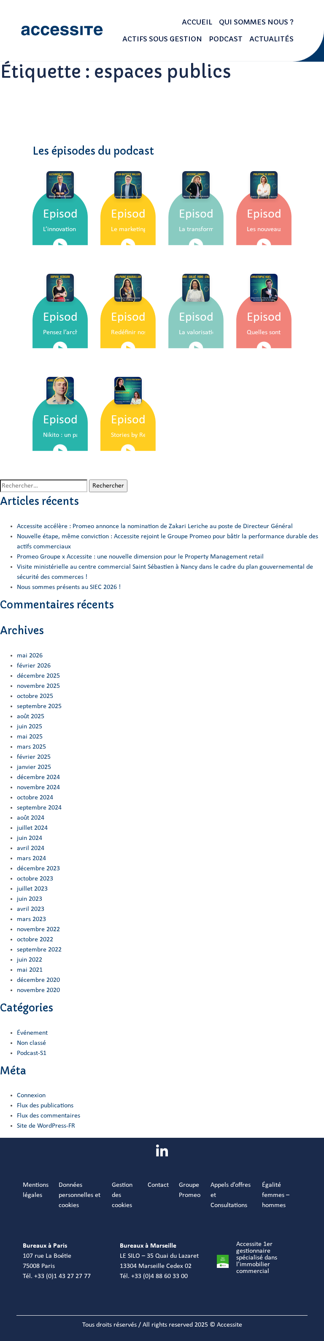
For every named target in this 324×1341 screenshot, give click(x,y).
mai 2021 (30, 970)
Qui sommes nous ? (256, 22)
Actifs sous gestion (162, 39)
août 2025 (30, 716)
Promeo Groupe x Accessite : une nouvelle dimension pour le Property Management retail (140, 556)
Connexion (31, 1095)
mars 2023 (31, 919)
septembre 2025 (39, 706)
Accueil (197, 22)
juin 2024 (29, 838)
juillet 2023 (32, 889)
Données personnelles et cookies (79, 1195)
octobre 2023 (35, 878)
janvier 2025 (34, 767)
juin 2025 (29, 726)
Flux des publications (45, 1105)
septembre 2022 (39, 949)
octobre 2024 (35, 797)
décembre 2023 (38, 868)
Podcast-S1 (31, 1053)
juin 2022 (29, 960)
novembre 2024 (38, 787)
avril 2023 (30, 909)
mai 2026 (30, 655)
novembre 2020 (38, 990)
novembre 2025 (38, 686)
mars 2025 (31, 747)
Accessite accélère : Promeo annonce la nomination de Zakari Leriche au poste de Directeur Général (155, 526)
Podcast (226, 39)
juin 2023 (29, 899)
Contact (158, 1185)
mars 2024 (31, 858)
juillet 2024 (32, 828)
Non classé (31, 1043)
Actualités (271, 39)
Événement (32, 1033)
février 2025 (34, 757)
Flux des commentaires (48, 1115)
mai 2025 (30, 736)
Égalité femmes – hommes (275, 1195)
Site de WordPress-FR (46, 1126)
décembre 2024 (38, 777)
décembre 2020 (38, 980)
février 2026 (34, 665)
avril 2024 (30, 848)
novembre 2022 (38, 929)
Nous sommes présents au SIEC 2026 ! (69, 587)
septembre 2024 (39, 807)
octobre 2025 (35, 696)
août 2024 (30, 818)
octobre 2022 (35, 939)
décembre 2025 (38, 676)
